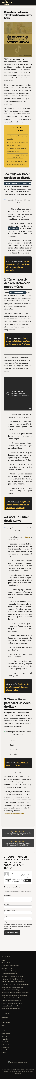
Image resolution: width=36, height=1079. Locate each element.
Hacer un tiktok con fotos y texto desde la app (17, 150)
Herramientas (6, 1022)
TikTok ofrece (17, 184)
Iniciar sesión (6, 1033)
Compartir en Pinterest (26, 819)
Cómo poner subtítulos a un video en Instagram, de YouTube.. (18, 341)
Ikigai (3, 960)
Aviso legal (5, 1047)
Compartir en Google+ (17, 819)
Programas (5, 1017)
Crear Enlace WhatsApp (9, 971)
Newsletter (5, 1044)
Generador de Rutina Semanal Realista (14, 995)
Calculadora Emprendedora (10, 965)
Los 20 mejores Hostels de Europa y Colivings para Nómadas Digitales (18, 843)
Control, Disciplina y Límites (10, 1006)
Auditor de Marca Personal (10, 998)
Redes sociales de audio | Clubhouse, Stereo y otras (17, 687)
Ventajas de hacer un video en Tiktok (17, 137)
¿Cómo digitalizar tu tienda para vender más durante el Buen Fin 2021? (18, 833)
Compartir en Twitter (12, 819)
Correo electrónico (9, 910)
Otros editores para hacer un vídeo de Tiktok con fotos (17, 163)
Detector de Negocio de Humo (12, 1003)
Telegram (5, 1042)
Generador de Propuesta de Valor (13, 987)
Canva (27, 537)
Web (5, 916)
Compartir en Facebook (8, 819)
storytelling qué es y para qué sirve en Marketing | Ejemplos (18, 505)
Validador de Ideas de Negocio (12, 990)
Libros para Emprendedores (11, 1008)
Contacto (5, 1039)
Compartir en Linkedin (21, 819)
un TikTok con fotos (17, 293)
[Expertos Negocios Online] (7, 2)
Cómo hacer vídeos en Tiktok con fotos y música (17, 144)
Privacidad (5, 1050)
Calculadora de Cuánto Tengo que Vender (15, 984)
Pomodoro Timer (7, 968)
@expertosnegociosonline (14, 813)
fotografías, (13, 228)
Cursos (4, 1020)
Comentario (7, 895)
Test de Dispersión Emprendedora (13, 982)
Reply (28, 880)
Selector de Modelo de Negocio (12, 976)
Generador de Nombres (9, 973)
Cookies (4, 1052)
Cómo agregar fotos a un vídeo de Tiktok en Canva (17, 156)
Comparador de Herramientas (11, 1000)
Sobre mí (4, 1036)
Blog (3, 1025)
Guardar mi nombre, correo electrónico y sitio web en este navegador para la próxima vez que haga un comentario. (18, 926)
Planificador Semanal (8, 963)
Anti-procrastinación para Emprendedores (15, 992)
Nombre (6, 904)
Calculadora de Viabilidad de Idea (12, 979)
